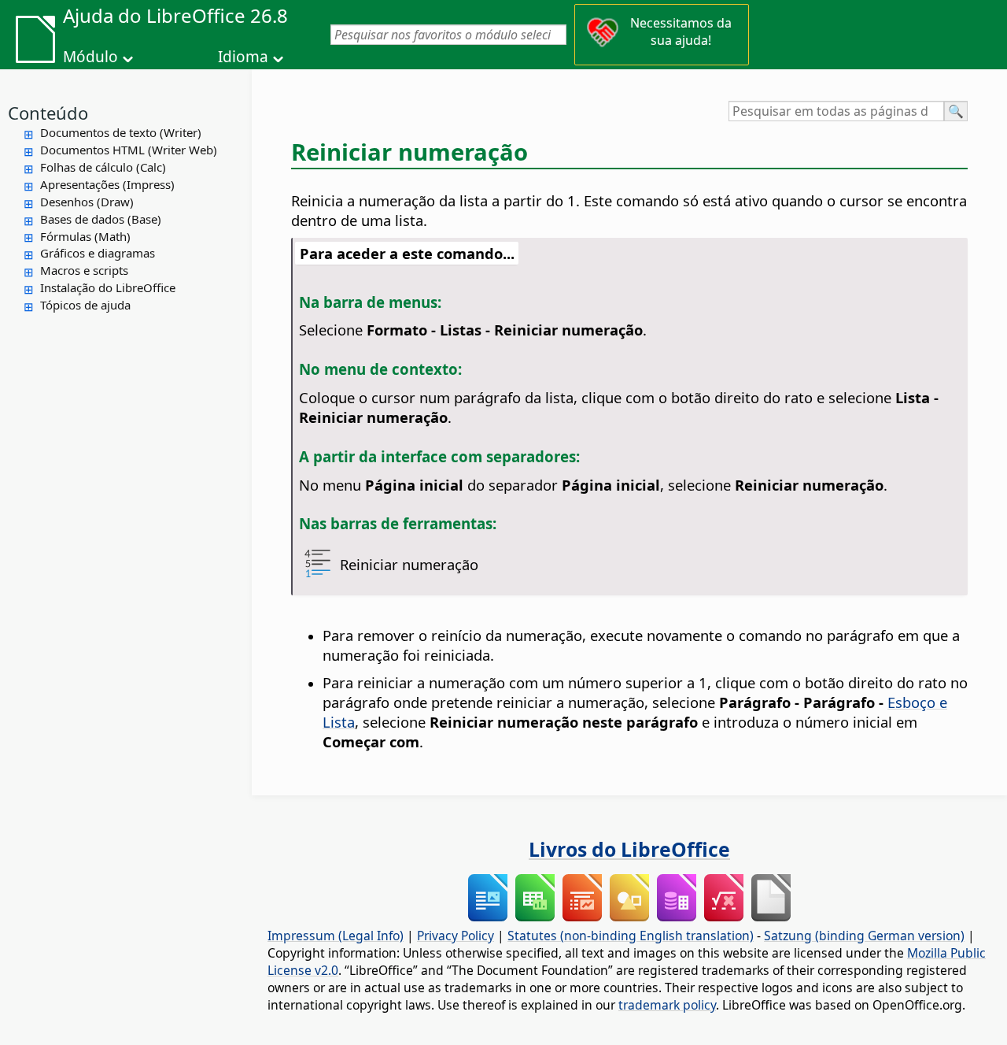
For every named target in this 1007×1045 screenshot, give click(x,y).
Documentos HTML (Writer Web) (128, 149)
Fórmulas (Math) (85, 236)
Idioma (243, 56)
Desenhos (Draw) (87, 201)
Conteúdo (48, 112)
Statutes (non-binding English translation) (630, 935)
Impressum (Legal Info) (335, 935)
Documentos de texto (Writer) (120, 132)
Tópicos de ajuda (85, 305)
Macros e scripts (84, 270)
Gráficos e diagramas (97, 253)
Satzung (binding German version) (864, 935)
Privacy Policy (455, 935)
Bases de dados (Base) (100, 219)
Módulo (90, 56)
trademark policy (667, 1005)
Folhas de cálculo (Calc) (103, 167)
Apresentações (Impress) (107, 184)
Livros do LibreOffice (629, 849)
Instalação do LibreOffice (107, 287)
